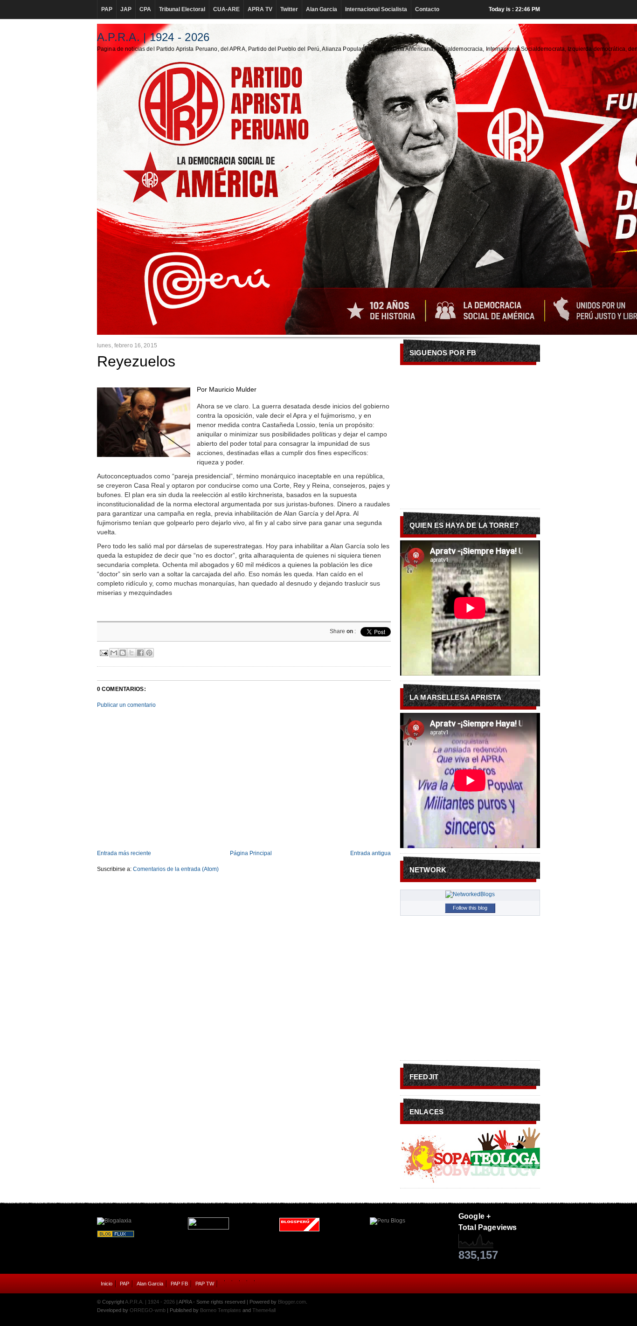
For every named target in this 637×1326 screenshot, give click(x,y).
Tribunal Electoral (182, 9)
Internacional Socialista (376, 9)
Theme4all (264, 1310)
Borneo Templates (220, 1310)
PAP (106, 9)
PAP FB (179, 1283)
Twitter (289, 9)
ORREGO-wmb (148, 1310)
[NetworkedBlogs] (470, 894)
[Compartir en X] (131, 652)
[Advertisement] (244, 779)
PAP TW (204, 1283)
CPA (145, 9)
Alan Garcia (321, 9)
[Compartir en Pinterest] (149, 652)
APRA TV (260, 9)
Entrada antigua (370, 853)
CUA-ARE (226, 9)
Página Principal (251, 853)
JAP (126, 9)
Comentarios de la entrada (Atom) (176, 869)
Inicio (106, 1283)
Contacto (427, 9)
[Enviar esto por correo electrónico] (113, 652)
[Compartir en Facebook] (140, 652)
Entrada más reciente (124, 853)
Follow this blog (470, 908)
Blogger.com (292, 1302)
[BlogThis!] (122, 652)
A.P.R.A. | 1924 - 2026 (153, 37)
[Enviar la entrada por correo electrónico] (103, 652)
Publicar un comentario (126, 705)
